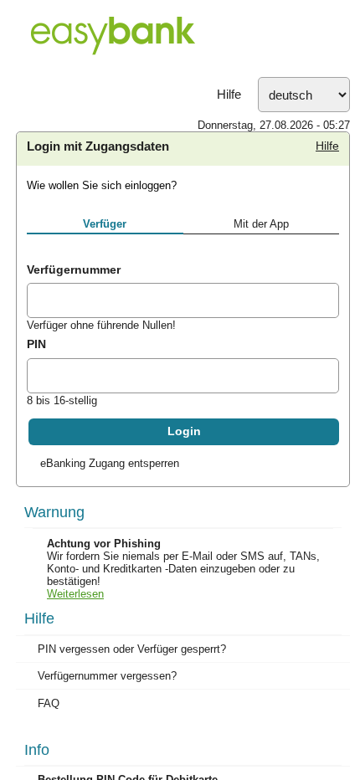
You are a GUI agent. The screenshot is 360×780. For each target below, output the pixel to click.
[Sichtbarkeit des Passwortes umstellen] (326, 378)
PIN (36, 344)
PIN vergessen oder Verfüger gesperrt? (132, 649)
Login (184, 431)
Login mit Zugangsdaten (98, 146)
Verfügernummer (74, 269)
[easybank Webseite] (180, 38)
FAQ (48, 703)
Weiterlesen (75, 594)
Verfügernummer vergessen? (107, 676)
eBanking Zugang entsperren (109, 463)
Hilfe (229, 94)
